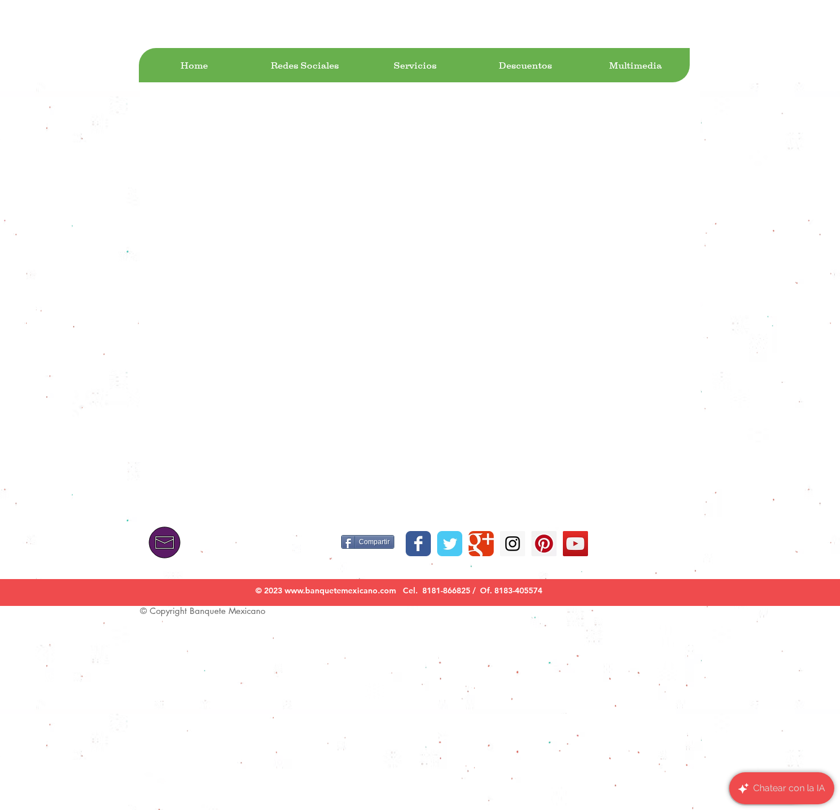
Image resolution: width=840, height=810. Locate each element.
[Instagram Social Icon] (512, 543)
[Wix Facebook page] (418, 543)
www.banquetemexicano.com (340, 590)
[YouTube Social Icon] (575, 543)
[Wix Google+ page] (481, 543)
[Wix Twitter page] (449, 543)
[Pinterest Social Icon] (544, 543)
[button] (304, 65)
